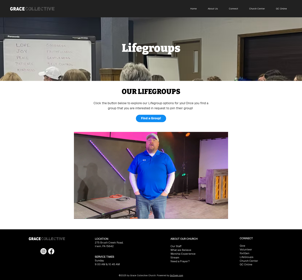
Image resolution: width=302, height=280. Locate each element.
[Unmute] (83, 214)
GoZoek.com (176, 275)
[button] (212, 8)
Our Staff (176, 246)
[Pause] (78, 214)
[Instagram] (43, 251)
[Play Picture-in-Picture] (218, 214)
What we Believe (181, 250)
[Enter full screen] (224, 214)
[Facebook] (51, 251)
